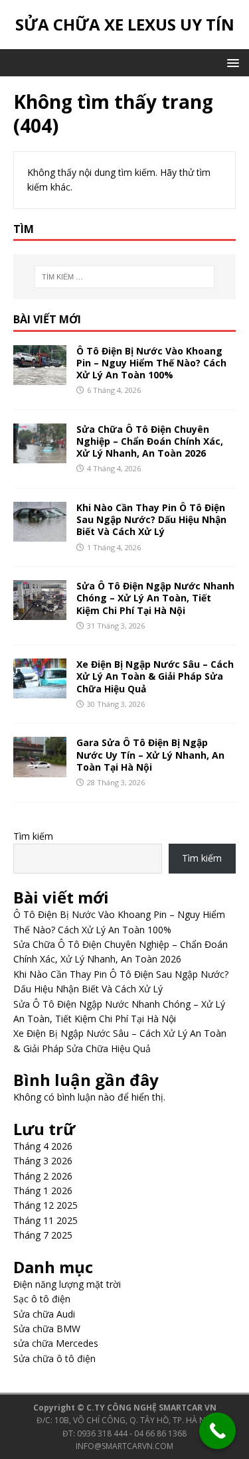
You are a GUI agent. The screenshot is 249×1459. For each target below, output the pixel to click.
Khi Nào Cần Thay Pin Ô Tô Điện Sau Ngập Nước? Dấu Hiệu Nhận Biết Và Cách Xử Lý (151, 519)
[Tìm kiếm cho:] (125, 277)
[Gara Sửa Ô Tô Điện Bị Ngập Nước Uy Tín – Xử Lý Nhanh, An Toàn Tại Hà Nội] (39, 769)
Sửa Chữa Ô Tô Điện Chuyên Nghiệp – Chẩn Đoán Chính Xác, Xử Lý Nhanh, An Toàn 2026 (149, 441)
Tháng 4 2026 (42, 1146)
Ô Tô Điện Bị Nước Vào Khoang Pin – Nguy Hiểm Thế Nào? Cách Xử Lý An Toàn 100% (151, 363)
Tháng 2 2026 (42, 1176)
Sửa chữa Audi (44, 1314)
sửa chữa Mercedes (55, 1343)
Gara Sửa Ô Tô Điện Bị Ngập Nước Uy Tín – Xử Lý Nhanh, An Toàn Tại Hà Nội (150, 754)
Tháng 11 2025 (45, 1220)
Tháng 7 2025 (42, 1235)
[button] (231, 62)
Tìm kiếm (33, 836)
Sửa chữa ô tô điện (54, 1358)
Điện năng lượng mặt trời (67, 1284)
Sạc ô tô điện (41, 1298)
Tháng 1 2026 (42, 1190)
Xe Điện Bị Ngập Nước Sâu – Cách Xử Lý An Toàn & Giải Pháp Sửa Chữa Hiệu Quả (155, 676)
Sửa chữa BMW (46, 1328)
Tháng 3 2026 (42, 1160)
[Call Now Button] (217, 1431)
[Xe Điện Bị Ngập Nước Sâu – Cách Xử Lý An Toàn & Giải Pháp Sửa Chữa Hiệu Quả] (39, 690)
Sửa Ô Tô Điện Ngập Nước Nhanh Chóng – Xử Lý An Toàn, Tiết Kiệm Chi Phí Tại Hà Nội (155, 597)
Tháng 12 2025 (45, 1205)
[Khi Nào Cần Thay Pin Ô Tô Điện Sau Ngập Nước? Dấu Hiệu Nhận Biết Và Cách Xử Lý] (39, 534)
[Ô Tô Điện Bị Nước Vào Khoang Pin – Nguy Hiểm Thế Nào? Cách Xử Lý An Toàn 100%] (39, 376)
